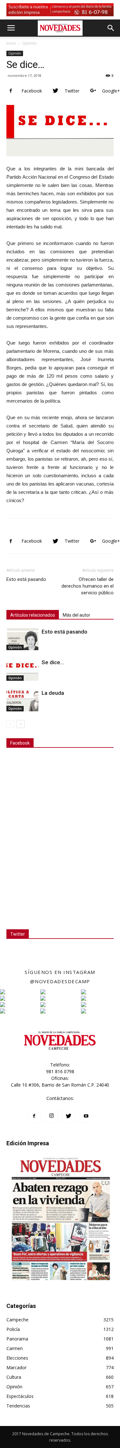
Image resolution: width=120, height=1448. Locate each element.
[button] (111, 28)
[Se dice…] (22, 670)
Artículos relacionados (32, 615)
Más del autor (76, 615)
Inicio (11, 43)
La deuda (53, 693)
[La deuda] (22, 700)
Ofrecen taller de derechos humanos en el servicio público (87, 586)
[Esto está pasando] (22, 639)
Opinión (29, 43)
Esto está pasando (26, 579)
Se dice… (53, 662)
